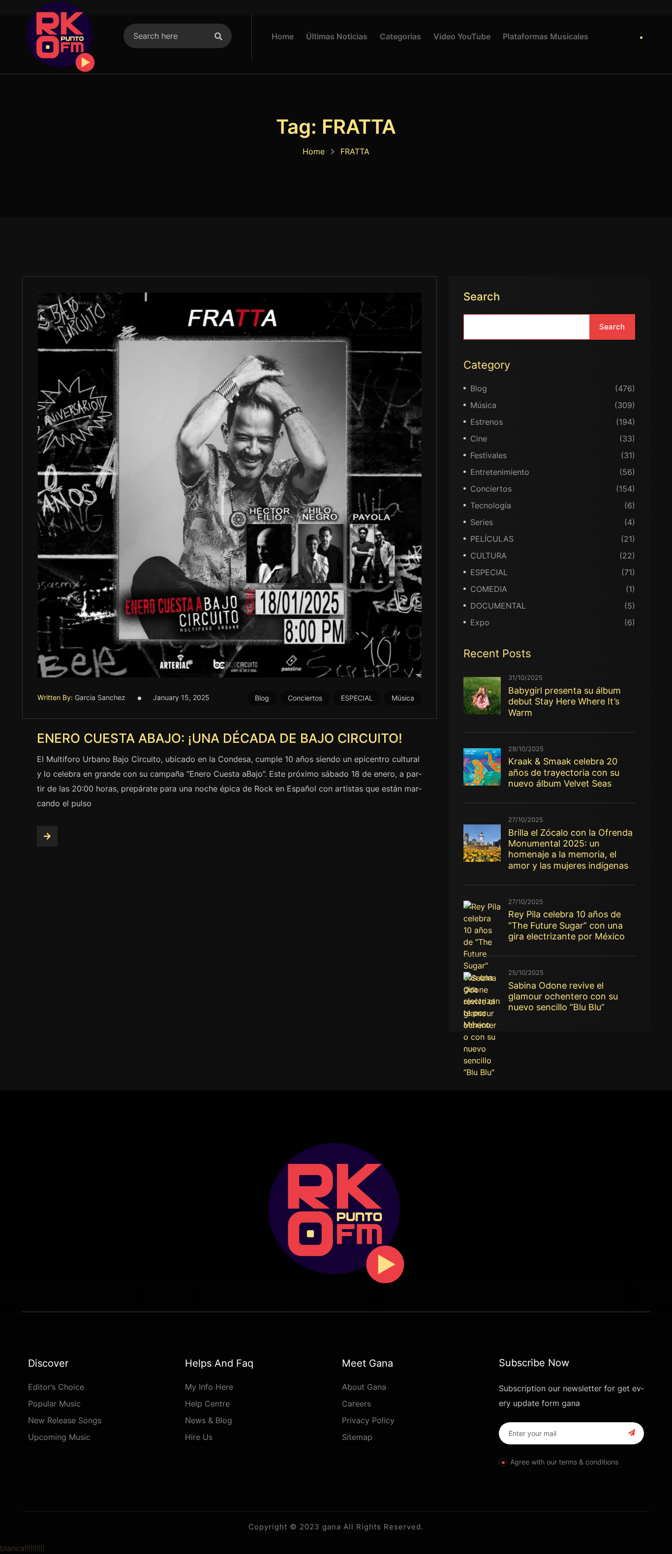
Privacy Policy (368, 1420)
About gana (364, 1387)
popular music (54, 1403)
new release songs (64, 1420)
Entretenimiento (499, 472)
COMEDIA (488, 589)
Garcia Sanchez (100, 697)
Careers (356, 1403)
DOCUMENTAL (498, 606)
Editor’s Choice (56, 1387)
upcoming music (59, 1437)
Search (481, 296)
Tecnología (490, 505)
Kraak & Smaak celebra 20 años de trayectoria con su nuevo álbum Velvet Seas (563, 772)
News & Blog (208, 1420)
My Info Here (209, 1387)
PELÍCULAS (492, 539)
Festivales (488, 455)
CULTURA (488, 555)
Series (481, 522)
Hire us (199, 1437)
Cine (478, 438)
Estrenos (486, 422)
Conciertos (305, 698)
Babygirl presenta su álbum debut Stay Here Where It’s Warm (564, 701)
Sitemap (357, 1437)
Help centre (207, 1403)
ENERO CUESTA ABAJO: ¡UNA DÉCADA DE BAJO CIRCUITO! (219, 738)
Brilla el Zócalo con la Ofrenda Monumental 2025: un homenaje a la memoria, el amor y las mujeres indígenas (570, 849)
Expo (479, 622)
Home (314, 151)
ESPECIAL (357, 698)
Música (403, 698)
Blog (262, 698)
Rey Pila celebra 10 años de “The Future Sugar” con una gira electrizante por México (566, 925)
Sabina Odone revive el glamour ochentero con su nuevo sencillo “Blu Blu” (563, 996)
